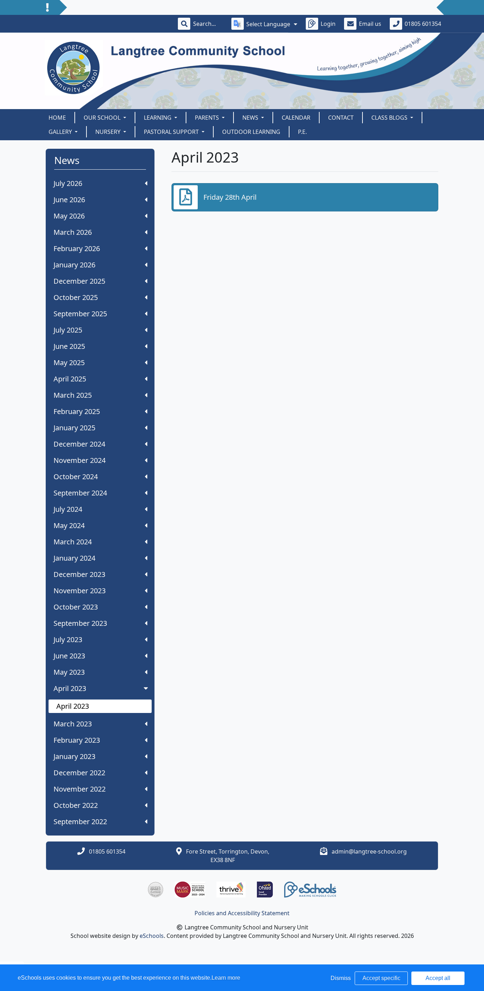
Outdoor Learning (251, 132)
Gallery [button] (61, 132)
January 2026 (74, 265)
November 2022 (80, 789)
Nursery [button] (108, 132)
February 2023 (77, 740)
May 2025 (69, 362)
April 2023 (70, 688)
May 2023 (69, 672)
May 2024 (69, 525)
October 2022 (76, 805)
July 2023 (68, 639)
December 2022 (79, 772)
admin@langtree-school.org (369, 851)
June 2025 (69, 346)
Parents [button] (207, 117)
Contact (341, 117)
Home (57, 117)
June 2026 (69, 199)
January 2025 (74, 427)
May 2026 (69, 216)
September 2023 (80, 623)
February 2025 (77, 411)
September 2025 (80, 313)
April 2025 (70, 379)
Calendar (296, 117)
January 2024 (74, 558)
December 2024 (79, 444)
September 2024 (80, 493)
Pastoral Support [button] (172, 132)
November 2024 (80, 460)
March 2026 (73, 232)
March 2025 (73, 395)
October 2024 (76, 476)
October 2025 (76, 297)
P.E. (302, 132)
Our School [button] (103, 117)
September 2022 (80, 821)
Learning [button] (158, 117)
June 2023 (69, 656)
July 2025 (68, 330)
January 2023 (74, 756)
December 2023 (79, 574)
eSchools (152, 936)
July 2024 (68, 509)
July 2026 (68, 183)
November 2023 (80, 590)
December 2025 (79, 281)
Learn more (226, 978)
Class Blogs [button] (390, 117)
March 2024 (73, 542)
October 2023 (76, 607)
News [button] (251, 117)
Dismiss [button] (341, 978)
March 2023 (73, 724)
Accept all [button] (438, 978)
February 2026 (77, 248)
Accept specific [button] (381, 978)
